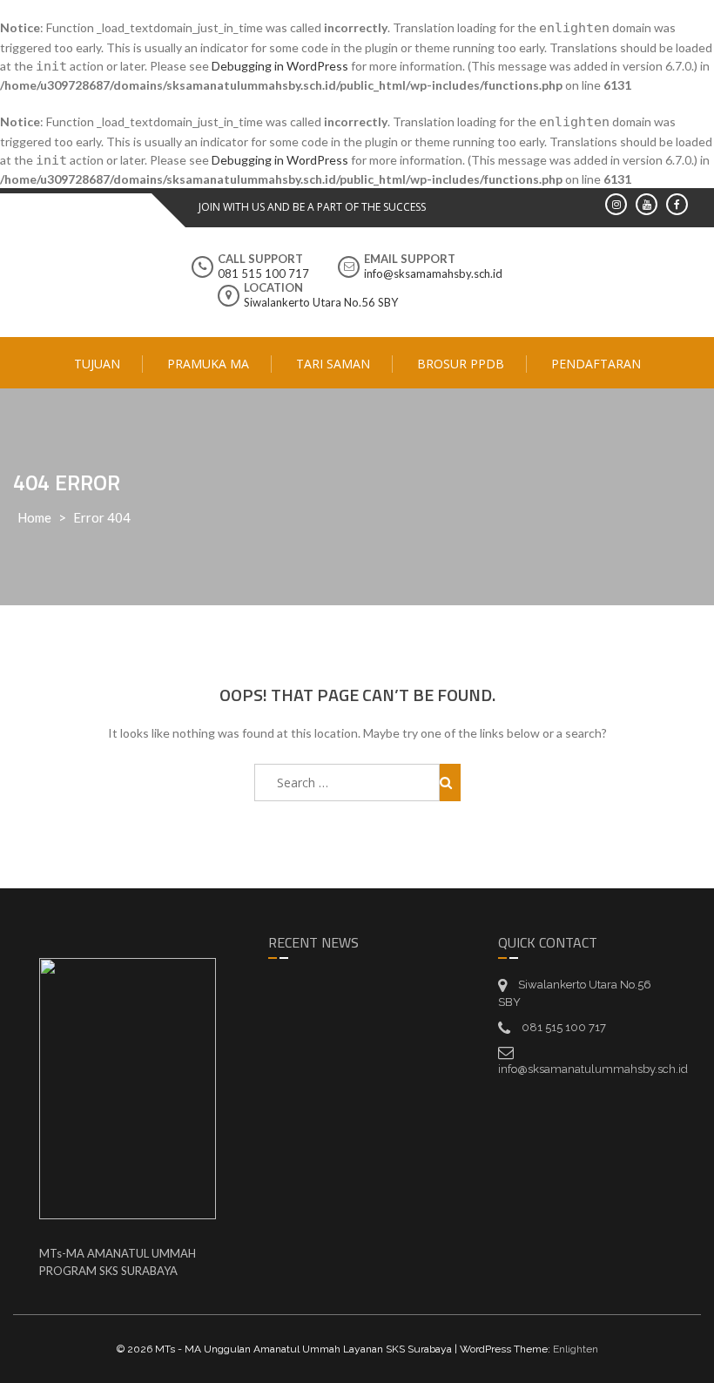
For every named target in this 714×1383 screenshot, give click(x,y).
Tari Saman (333, 363)
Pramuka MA (208, 363)
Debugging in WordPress (280, 65)
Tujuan (97, 363)
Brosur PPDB (460, 363)
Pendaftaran (596, 363)
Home (34, 517)
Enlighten (575, 1349)
